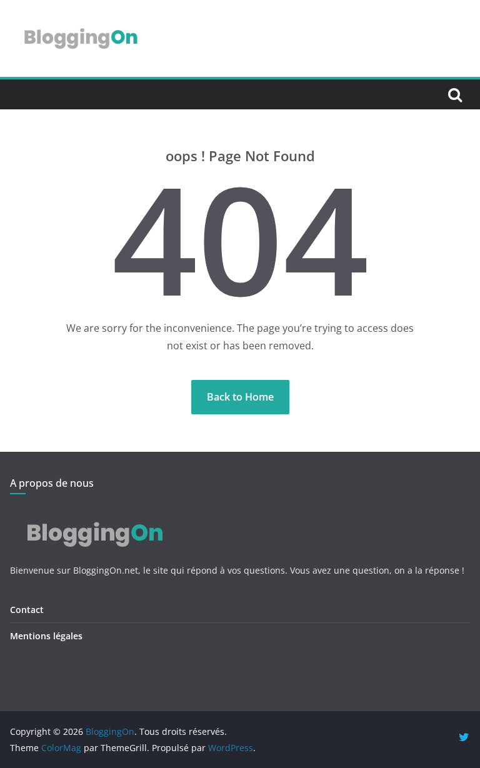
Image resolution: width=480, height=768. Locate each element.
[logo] (93, 514)
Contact (27, 610)
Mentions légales (46, 636)
